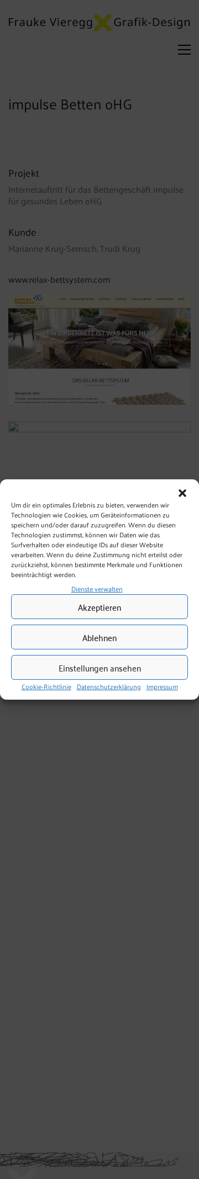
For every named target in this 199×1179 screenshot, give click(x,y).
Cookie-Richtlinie (46, 687)
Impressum (162, 687)
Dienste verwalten (97, 589)
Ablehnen (99, 637)
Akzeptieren (99, 607)
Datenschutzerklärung (109, 687)
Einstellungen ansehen (100, 667)
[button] (182, 493)
